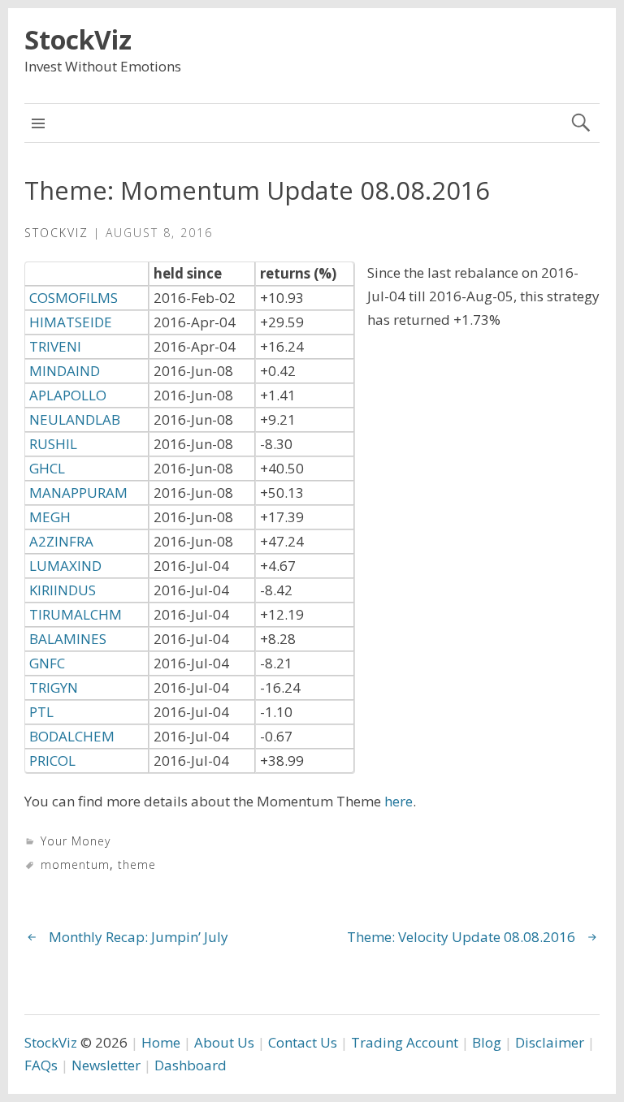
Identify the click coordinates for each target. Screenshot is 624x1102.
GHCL (47, 468)
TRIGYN (53, 687)
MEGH (50, 517)
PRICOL (52, 760)
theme (137, 864)
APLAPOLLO (67, 395)
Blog (486, 1042)
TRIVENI (55, 346)
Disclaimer (549, 1042)
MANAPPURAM (78, 492)
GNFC (47, 663)
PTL (41, 711)
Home (160, 1042)
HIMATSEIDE (70, 322)
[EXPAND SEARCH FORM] (580, 123)
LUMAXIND (65, 565)
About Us (224, 1042)
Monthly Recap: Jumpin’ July (138, 936)
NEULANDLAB (74, 419)
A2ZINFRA (61, 541)
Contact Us (302, 1042)
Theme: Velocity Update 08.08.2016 (461, 936)
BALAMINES (67, 638)
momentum (75, 864)
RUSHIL (53, 443)
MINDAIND (64, 370)
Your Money (75, 841)
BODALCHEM (72, 736)
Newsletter (106, 1065)
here (398, 801)
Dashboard (190, 1065)
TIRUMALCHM (75, 614)
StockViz (78, 39)
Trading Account (404, 1042)
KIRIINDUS (62, 590)
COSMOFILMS (73, 297)
